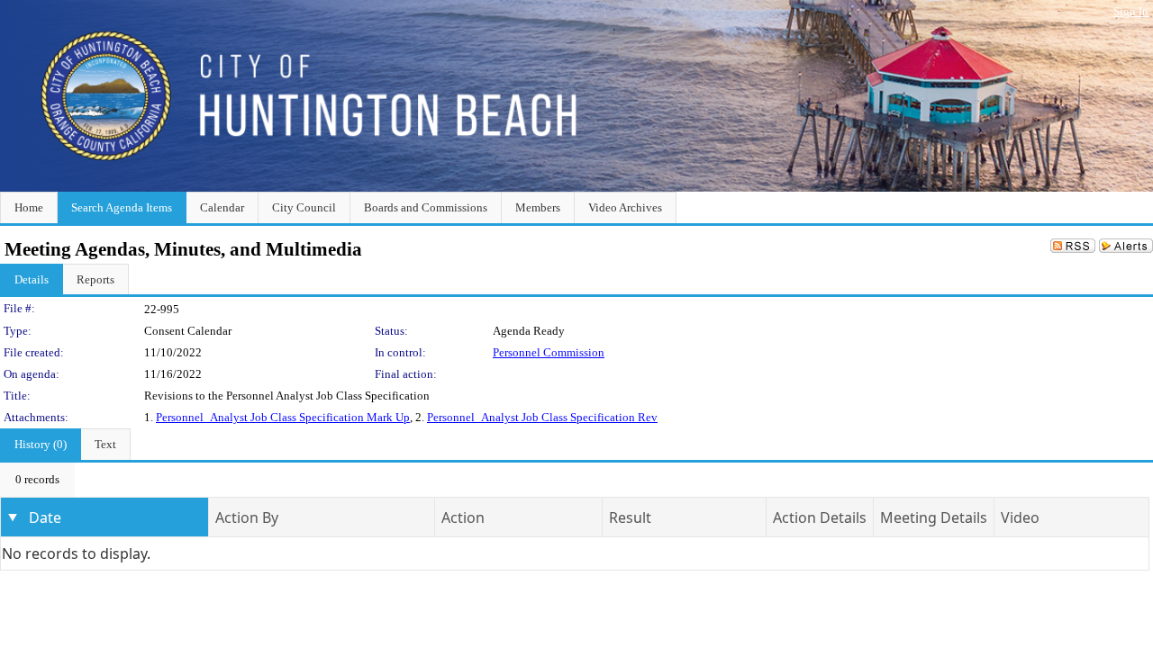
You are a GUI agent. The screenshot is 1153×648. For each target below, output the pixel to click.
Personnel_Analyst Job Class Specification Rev (542, 417)
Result (630, 517)
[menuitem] (37, 480)
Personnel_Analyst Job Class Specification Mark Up (283, 417)
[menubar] (37, 480)
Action (463, 517)
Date (45, 517)
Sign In (1130, 11)
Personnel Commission (548, 352)
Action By (246, 517)
